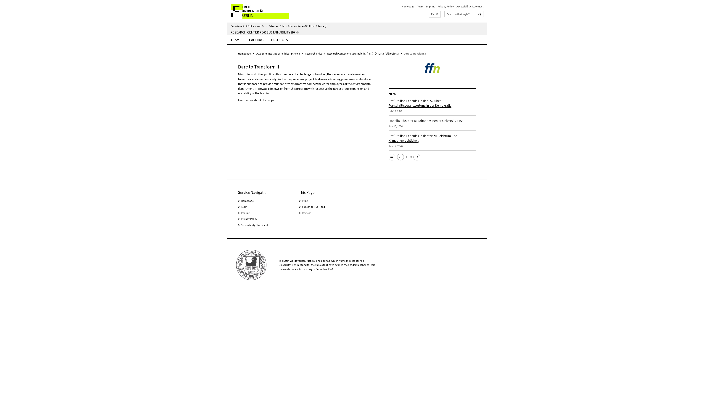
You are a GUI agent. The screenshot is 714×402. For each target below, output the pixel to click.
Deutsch (306, 213)
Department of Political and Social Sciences (256, 26)
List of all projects (388, 53)
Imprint (430, 6)
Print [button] (305, 200)
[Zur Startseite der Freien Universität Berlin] (258, 11)
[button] (435, 14)
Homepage (408, 6)
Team (420, 6)
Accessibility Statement (469, 6)
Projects (279, 39)
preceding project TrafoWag (309, 79)
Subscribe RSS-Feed (313, 206)
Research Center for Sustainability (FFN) (265, 32)
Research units (313, 53)
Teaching (255, 39)
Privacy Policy (446, 6)
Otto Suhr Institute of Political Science (304, 26)
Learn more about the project (257, 100)
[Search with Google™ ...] (479, 14)
